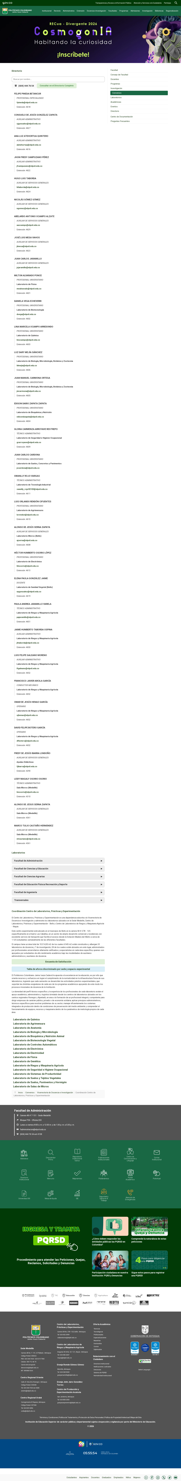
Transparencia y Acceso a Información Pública (113, 3)
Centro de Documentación (122, 117)
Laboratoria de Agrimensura (29, 1023)
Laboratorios (18, 852)
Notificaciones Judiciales (102, 1367)
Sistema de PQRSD (100, 1372)
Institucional (46, 11)
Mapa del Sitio (136, 1417)
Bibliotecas (159, 11)
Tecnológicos (98, 1332)
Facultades (112, 11)
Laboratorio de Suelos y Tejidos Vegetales (37, 1078)
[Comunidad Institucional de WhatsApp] (146, 1477)
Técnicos (97, 1329)
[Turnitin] (129, 1303)
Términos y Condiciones (49, 1417)
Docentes (95, 1477)
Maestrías (97, 1340)
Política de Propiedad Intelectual (117, 1417)
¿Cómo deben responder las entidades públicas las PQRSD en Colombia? (108, 1241)
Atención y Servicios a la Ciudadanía (148, 3)
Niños (128, 1477)
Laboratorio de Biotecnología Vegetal (34, 1040)
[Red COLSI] (144, 1303)
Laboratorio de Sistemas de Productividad (37, 1073)
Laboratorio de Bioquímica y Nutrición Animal (38, 1036)
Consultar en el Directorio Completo (57, 85)
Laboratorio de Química (26, 1019)
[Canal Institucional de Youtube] (176, 1477)
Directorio (17, 71)
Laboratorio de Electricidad (28, 1052)
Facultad (114, 70)
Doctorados (98, 1343)
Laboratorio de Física (25, 1057)
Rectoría (57, 11)
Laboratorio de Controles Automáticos (35, 1044)
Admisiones (135, 11)
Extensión (80, 11)
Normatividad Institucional (103, 1375)
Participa (167, 3)
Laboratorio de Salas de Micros (31, 1086)
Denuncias (97, 1370)
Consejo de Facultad (119, 75)
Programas (123, 11)
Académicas (116, 102)
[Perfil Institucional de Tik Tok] (170, 1477)
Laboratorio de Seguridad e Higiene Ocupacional (40, 1069)
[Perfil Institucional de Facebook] (152, 1477)
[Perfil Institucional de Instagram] (158, 1477)
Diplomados (98, 1349)
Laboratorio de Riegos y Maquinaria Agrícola (38, 1065)
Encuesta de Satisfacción (58, 961)
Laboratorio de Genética (27, 1061)
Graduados (106, 1477)
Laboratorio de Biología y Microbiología (35, 1032)
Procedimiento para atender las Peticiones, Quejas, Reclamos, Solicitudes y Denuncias (51, 1261)
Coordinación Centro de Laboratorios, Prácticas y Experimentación (46, 911)
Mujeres (136, 1477)
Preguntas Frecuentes (120, 121)
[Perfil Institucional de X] (164, 1477)
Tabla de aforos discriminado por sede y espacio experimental (58, 969)
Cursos (96, 1346)
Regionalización (172, 11)
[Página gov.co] (7, 3)
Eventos (114, 106)
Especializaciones (100, 1338)
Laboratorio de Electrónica (28, 1048)
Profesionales (98, 1335)
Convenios (116, 93)
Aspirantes (84, 1477)
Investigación (147, 11)
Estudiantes (72, 1477)
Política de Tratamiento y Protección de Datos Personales (81, 1417)
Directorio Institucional (101, 1364)
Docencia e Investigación (96, 11)
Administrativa (68, 11)
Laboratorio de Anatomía (27, 1027)
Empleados (118, 1477)
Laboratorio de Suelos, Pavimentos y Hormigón (40, 1082)
